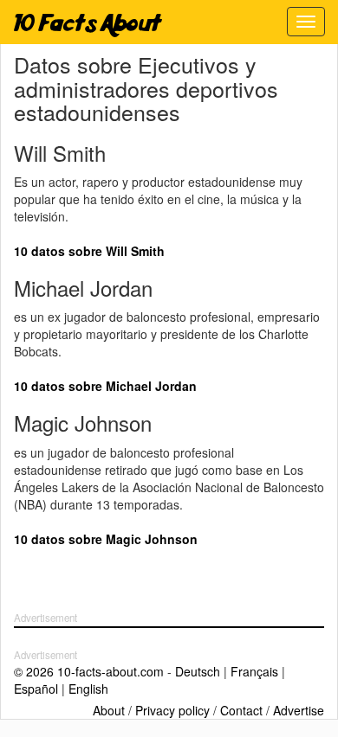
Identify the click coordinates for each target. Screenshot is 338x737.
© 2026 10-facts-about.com (89, 671)
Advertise (298, 710)
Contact (241, 710)
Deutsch (197, 671)
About (109, 710)
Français (254, 671)
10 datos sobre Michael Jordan (105, 385)
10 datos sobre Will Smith (89, 251)
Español (36, 688)
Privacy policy (172, 710)
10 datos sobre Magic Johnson (106, 539)
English (88, 688)
